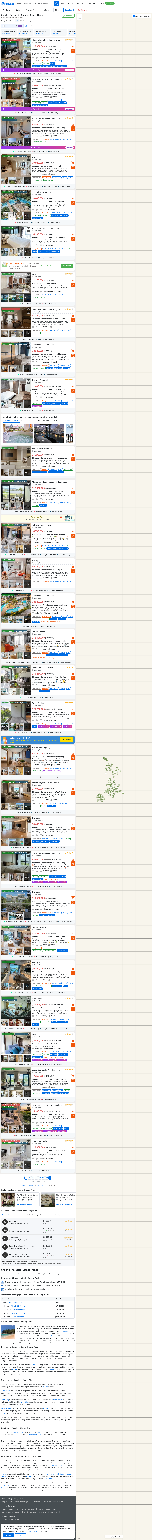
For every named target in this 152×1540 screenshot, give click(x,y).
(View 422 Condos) (18, 1313)
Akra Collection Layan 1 (18, 1254)
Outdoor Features (27, 420)
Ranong (62, 1483)
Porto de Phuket (57, 1465)
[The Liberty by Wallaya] (60, 1200)
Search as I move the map (142, 16)
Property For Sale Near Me (10, 1519)
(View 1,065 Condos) (15, 1302)
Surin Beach (5, 1391)
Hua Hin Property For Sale (10, 1512)
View (55, 420)
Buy (62, 3)
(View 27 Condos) (18, 1317)
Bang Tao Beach (7, 1408)
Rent (67, 3)
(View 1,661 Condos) (19, 1309)
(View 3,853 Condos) (18, 1306)
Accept (8, 1535)
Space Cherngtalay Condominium (21, 1246)
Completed (30, 21)
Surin (53, 1336)
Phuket (14, 1369)
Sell (72, 3)
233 (40, 1178)
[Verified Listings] (12, 26)
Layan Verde (13, 1221)
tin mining (41, 1432)
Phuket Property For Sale (29, 1509)
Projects (88, 3)
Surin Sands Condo (16, 1238)
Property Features (11, 420)
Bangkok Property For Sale (10, 1509)
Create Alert (67, 266)
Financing (79, 3)
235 (47, 1178)
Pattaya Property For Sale (47, 1509)
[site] (7, 3)
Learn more (68, 739)
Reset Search (83, 10)
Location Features (44, 420)
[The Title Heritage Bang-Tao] (20, 1200)
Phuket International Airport (54, 1474)
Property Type (31, 10)
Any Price (6, 10)
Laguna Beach (36, 1502)
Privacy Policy (32, 1531)
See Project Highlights (24, 1205)
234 (43, 1178)
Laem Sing (5, 1400)
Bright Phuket (14, 1229)
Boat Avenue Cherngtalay (22, 1502)
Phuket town (64, 1331)
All (17, 21)
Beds (18, 10)
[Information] (17, 26)
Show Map (69, 16)
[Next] (50, 1178)
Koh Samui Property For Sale (30, 1512)
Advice (95, 3)
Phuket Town (6, 1485)
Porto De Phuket (57, 1502)
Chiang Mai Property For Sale (50, 1512)
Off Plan (22, 21)
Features (46, 10)
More (57, 10)
